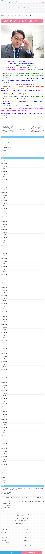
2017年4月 (3, 456)
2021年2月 (3, 335)
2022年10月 (3, 282)
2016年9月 (3, 474)
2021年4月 (3, 329)
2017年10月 (3, 440)
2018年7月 (3, 416)
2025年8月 (3, 192)
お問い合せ (25, 540)
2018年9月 (3, 411)
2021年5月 (3, 327)
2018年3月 (3, 427)
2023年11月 (3, 247)
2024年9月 (3, 221)
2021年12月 (3, 308)
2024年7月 (3, 226)
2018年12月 (3, 403)
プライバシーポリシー (27, 545)
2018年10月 (3, 408)
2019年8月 (3, 382)
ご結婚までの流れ (4, 537)
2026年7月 (3, 163)
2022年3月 (3, 300)
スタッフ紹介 (3, 540)
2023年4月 (3, 266)
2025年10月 (3, 187)
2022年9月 (3, 284)
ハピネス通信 (3, 150)
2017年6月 (3, 451)
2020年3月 (3, 364)
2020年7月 (3, 353)
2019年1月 (3, 401)
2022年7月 (3, 290)
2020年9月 (3, 348)
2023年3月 (3, 269)
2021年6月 (3, 324)
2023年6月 (3, 261)
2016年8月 (3, 477)
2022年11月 (3, 279)
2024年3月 (3, 237)
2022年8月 (3, 287)
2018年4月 (3, 424)
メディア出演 (3, 152)
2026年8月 (3, 160)
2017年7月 (3, 448)
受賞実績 (2, 155)
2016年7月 (3, 480)
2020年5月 (3, 358)
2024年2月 (3, 240)
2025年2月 (3, 208)
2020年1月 (3, 369)
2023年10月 (3, 250)
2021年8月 (3, 319)
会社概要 (25, 537)
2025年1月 (3, 211)
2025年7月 (3, 195)
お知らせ (2, 139)
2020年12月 (3, 340)
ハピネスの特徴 (4, 532)
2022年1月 (3, 306)
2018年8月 (3, 414)
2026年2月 (3, 176)
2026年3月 (3, 174)
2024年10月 (3, 218)
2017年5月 (3, 453)
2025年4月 (3, 203)
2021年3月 (3, 332)
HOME (4, 15)
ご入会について (4, 529)
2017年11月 (3, 438)
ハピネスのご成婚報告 (5, 142)
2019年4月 (3, 393)
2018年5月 (3, 422)
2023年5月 (3, 263)
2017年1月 (3, 464)
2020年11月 (3, 343)
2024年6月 (3, 229)
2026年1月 (3, 179)
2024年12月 (3, 213)
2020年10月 (3, 345)
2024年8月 (3, 224)
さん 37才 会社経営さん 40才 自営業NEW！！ (6, 494)
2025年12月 (3, 182)
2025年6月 (3, 197)
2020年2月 (3, 366)
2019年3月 (3, 395)
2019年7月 (3, 385)
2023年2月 (3, 271)
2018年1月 (3, 432)
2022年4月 (3, 298)
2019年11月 (3, 374)
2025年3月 (3, 205)
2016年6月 (3, 482)
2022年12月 (3, 277)
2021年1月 (3, 337)
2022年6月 (3, 292)
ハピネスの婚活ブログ (11, 15)
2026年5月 (3, 168)
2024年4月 (3, 234)
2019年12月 (3, 372)
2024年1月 (3, 242)
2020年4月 (3, 361)
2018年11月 (3, 406)
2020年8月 (3, 350)
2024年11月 (3, 216)
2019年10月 (3, 377)
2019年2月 (3, 398)
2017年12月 (3, 435)
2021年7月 (3, 321)
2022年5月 (3, 295)
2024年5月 (3, 232)
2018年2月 (3, 430)
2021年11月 (3, 311)
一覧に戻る (22, 129)
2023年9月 (3, 253)
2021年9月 (3, 316)
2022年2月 (3, 303)
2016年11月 (3, 469)
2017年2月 (3, 461)
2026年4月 (3, 171)
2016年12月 (3, 467)
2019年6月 (3, 387)
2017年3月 (3, 459)
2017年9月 (3, 443)
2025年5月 (3, 200)
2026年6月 (3, 166)
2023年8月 (3, 255)
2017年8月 (3, 445)
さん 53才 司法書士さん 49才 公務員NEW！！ (6, 507)
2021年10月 (3, 313)
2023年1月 (3, 274)
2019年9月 (3, 379)
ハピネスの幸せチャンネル (6, 147)
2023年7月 (3, 258)
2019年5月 (3, 390)
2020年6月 (3, 356)
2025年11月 (3, 184)
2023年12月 (3, 245)
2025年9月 (3, 189)
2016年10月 (3, 472)
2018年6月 (3, 419)
